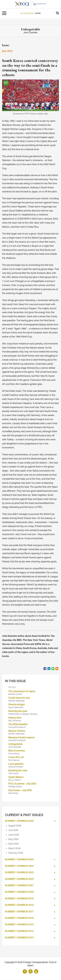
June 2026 (13, 835)
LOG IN (37, 13)
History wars (14, 718)
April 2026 (13, 844)
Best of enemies (16, 751)
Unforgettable (15, 744)
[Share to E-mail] (56, 668)
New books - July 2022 (20, 790)
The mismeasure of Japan (21, 691)
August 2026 (14, 826)
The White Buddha (18, 724)
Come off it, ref (16, 757)
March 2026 (14, 849)
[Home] (23, 4)
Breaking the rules (17, 771)
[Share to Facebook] (45, 668)
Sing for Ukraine (16, 731)
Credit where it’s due (19, 698)
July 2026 (13, 830)
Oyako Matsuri (15, 777)
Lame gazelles (15, 764)
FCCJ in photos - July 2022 (22, 784)
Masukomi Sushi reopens (21, 738)
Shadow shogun (16, 705)
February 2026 (15, 853)
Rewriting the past (17, 711)
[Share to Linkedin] (49, 668)
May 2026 (13, 839)
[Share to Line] (52, 668)
